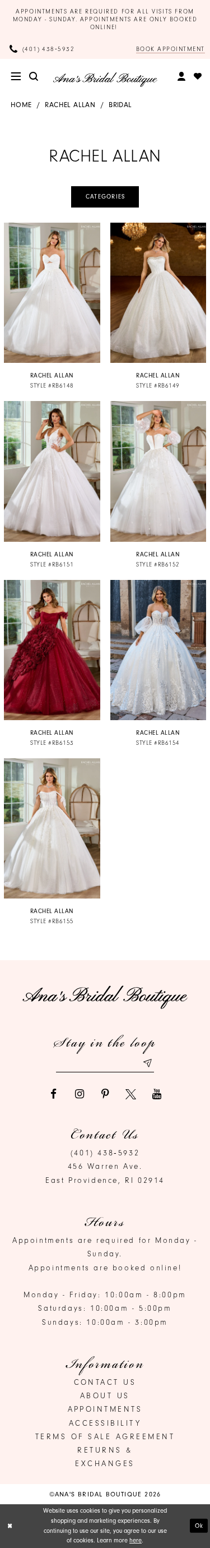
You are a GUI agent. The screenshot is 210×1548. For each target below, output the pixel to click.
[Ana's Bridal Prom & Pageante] (105, 79)
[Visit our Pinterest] (105, 1094)
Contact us (105, 1381)
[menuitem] (16, 76)
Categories (105, 196)
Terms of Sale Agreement (105, 1436)
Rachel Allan (70, 104)
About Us (105, 1395)
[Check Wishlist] (198, 76)
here (135, 1540)
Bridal (120, 104)
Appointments (105, 1408)
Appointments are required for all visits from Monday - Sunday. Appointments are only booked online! (105, 19)
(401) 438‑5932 (105, 1152)
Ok (199, 1525)
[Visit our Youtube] (156, 1094)
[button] (16, 76)
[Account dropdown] (181, 76)
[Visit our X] (130, 1094)
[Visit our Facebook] (53, 1094)
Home (21, 104)
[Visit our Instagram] (79, 1094)
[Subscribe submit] (147, 1063)
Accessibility (105, 1422)
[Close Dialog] (9, 1526)
